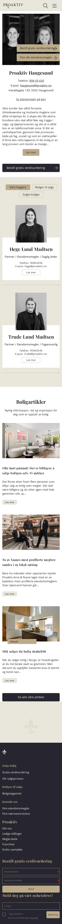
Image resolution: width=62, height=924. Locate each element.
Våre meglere (18, 187)
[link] (35, 5)
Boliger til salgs (44, 187)
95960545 (36, 350)
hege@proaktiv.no (36, 266)
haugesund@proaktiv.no (36, 85)
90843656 (36, 262)
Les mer (34, 917)
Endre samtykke (12, 849)
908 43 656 (36, 81)
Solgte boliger (31, 194)
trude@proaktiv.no (35, 353)
